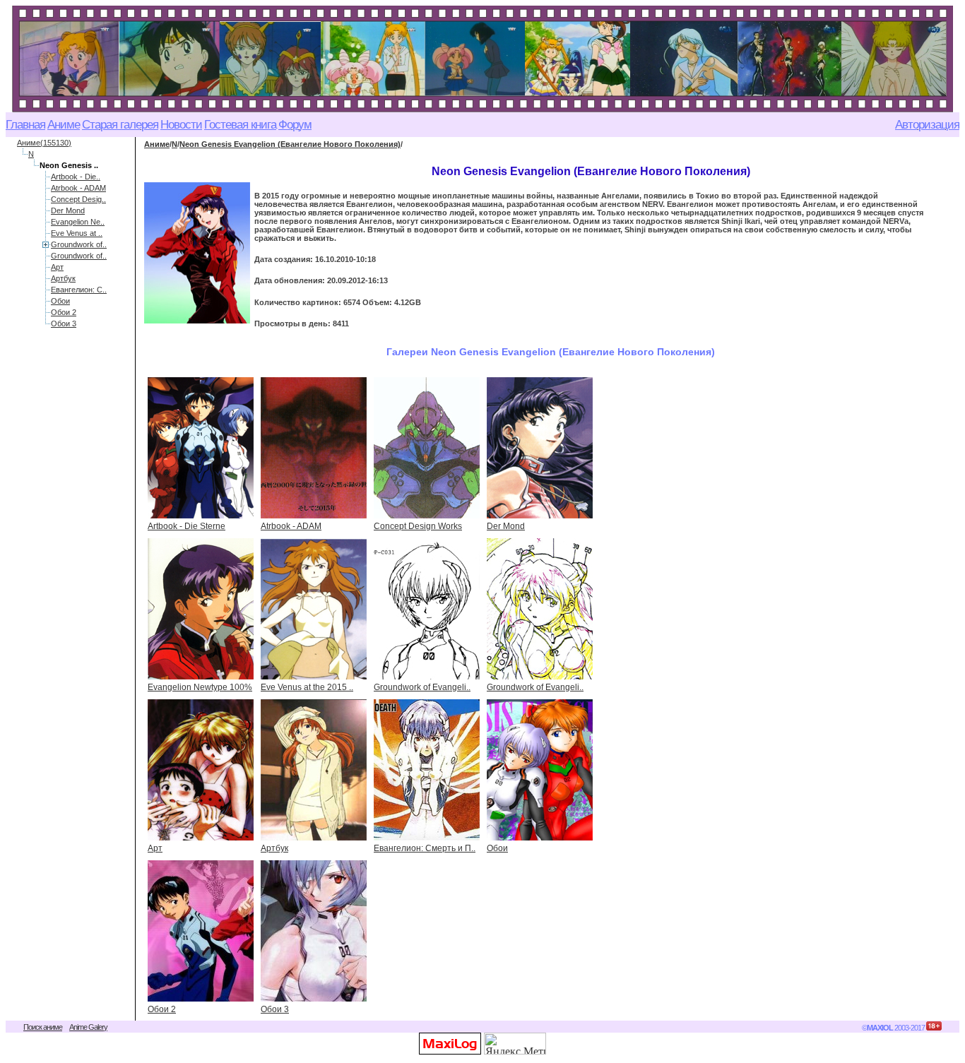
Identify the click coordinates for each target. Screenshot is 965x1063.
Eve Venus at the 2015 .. (307, 687)
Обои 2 (63, 312)
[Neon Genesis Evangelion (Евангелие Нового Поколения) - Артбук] (314, 770)
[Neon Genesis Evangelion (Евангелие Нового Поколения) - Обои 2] (201, 931)
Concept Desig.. (78, 199)
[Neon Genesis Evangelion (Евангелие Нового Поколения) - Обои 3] (314, 931)
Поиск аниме (42, 1027)
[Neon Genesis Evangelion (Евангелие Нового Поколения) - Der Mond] (540, 447)
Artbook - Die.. (75, 176)
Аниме (157, 144)
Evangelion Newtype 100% (200, 687)
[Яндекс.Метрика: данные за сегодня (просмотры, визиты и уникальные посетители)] (515, 1044)
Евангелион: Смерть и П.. (424, 848)
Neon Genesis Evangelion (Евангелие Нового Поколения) (290, 144)
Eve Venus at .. (76, 233)
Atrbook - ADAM (78, 188)
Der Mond (68, 210)
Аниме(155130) (44, 142)
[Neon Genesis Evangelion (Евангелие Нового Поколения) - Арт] (201, 770)
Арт (57, 267)
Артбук (63, 278)
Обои (60, 301)
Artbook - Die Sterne (186, 526)
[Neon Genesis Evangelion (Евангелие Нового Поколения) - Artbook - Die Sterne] (201, 447)
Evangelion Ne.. (78, 222)
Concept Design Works (418, 526)
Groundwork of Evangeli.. (422, 687)
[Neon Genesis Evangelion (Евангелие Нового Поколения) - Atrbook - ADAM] (314, 447)
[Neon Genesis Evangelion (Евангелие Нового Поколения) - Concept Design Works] (427, 447)
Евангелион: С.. (79, 289)
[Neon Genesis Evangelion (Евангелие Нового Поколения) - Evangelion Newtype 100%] (201, 608)
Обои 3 (63, 323)
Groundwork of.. (79, 244)
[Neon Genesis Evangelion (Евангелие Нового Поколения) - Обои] (540, 770)
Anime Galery (88, 1027)
